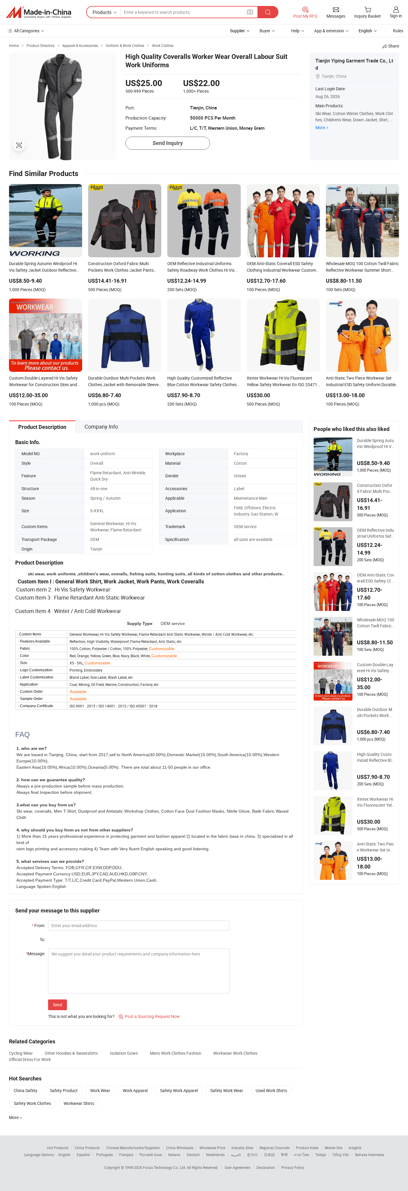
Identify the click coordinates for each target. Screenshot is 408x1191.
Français (126, 1154)
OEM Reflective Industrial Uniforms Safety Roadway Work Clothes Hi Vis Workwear (375, 533)
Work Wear (100, 1090)
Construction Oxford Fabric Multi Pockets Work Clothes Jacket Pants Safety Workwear (375, 488)
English (64, 1154)
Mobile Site (333, 1147)
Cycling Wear (21, 1053)
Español (83, 1154)
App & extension (329, 30)
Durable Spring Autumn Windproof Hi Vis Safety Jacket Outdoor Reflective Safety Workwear (375, 444)
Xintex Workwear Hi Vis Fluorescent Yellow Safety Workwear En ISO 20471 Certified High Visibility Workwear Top (375, 802)
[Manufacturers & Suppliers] (38, 12)
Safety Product (64, 1090)
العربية (236, 1154)
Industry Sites (242, 1147)
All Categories (26, 30)
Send (57, 1004)
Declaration (266, 1167)
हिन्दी (284, 1154)
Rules (398, 30)
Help (295, 30)
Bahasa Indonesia (369, 1154)
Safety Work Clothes (32, 1103)
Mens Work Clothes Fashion (175, 1053)
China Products (87, 1147)
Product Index (307, 1147)
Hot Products (57, 1147)
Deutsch (193, 1154)
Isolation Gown (124, 1053)
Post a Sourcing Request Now (149, 1016)
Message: (35, 953)
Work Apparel (135, 1090)
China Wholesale (179, 1147)
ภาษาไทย (301, 1154)
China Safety (25, 1090)
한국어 (252, 1154)
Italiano (174, 1154)
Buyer (265, 30)
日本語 (269, 1154)
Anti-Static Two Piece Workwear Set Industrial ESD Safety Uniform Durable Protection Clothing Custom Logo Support (375, 847)
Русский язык (150, 1154)
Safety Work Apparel (179, 1090)
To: (42, 939)
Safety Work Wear (226, 1090)
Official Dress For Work (30, 1059)
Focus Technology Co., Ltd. (165, 1167)
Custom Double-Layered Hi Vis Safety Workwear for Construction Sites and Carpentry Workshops (375, 668)
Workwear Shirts (79, 1103)
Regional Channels (275, 1147)
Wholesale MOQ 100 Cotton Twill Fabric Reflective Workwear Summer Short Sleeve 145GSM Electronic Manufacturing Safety (375, 623)
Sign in (396, 16)
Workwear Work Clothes (235, 1053)
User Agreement (237, 1167)
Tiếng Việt (340, 1154)
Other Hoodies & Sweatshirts (71, 1053)
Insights (355, 1147)
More (320, 127)
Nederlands (215, 1154)
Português (104, 1154)
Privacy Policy (292, 1167)
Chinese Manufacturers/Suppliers (133, 1147)
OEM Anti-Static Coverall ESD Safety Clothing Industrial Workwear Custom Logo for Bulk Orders (375, 578)
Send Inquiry (168, 143)
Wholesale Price (212, 1147)
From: (38, 925)
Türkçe (320, 1154)
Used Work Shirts (271, 1090)
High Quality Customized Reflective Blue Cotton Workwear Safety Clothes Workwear (375, 757)
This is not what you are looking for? (81, 1016)
